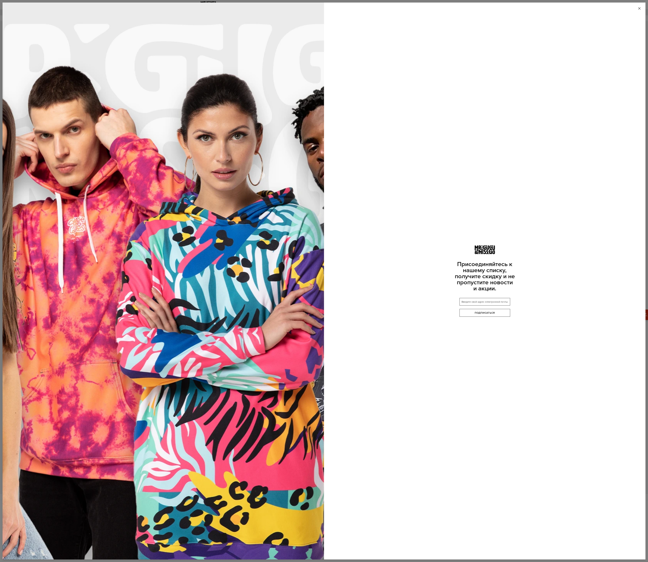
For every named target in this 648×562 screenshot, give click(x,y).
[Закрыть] (639, 8)
